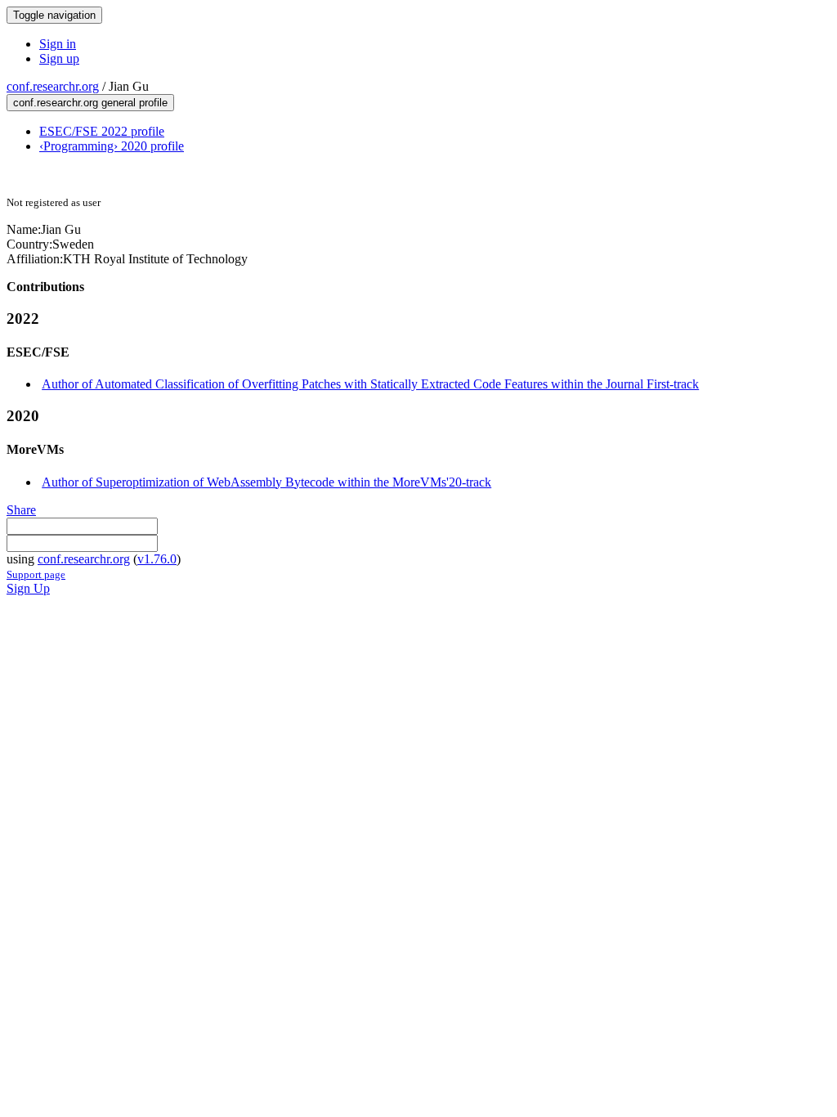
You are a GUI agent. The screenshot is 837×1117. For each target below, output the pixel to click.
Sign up (59, 58)
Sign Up (28, 588)
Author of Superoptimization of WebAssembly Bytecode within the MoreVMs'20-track (266, 482)
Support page (36, 574)
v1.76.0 (157, 559)
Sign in (57, 44)
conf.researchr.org (53, 86)
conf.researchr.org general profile (90, 102)
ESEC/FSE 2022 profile (101, 131)
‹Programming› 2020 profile (111, 146)
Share (21, 510)
